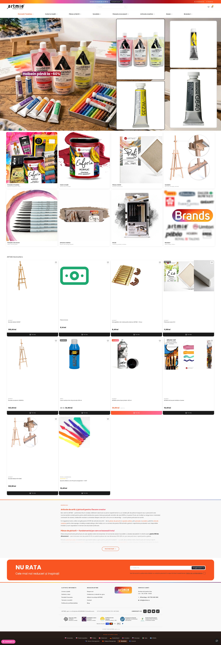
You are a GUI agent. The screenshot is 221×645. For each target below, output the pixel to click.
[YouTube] (153, 611)
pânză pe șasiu (71, 540)
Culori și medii (50, 14)
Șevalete (96, 14)
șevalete (145, 521)
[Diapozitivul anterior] (2, 74)
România (122, 641)
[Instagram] (149, 611)
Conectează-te (200, 1)
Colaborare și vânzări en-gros (96, 594)
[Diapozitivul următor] (219, 74)
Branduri (187, 14)
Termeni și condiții (66, 600)
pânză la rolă (95, 544)
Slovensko (69, 638)
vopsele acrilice (127, 521)
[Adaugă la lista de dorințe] (55, 262)
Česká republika (81, 638)
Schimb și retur (65, 594)
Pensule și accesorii (120, 14)
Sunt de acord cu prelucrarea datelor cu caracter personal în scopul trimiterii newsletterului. (166, 573)
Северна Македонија (109, 641)
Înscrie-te (210, 1)
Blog (88, 603)
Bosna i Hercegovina (92, 641)
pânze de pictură (114, 521)
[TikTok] (158, 611)
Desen (168, 14)
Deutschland (114, 638)
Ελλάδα (153, 638)
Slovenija (136, 638)
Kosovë (132, 641)
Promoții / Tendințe (25, 14)
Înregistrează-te (198, 568)
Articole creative (146, 14)
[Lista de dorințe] (208, 7)
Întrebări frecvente (67, 597)
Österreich (103, 638)
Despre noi (90, 591)
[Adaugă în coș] (32, 334)
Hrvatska (125, 638)
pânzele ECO (80, 542)
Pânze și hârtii (74, 14)
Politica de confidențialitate (194, 573)
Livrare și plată (65, 591)
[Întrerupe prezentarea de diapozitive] (107, 129)
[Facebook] (145, 611)
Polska (93, 638)
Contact (89, 600)
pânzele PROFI (122, 542)
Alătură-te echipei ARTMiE (95, 597)
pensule (137, 521)
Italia (144, 638)
